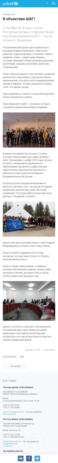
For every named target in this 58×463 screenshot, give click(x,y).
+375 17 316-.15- (10, 435)
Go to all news (16, 366)
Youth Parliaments (9, 356)
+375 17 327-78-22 (11, 405)
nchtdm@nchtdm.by (12, 441)
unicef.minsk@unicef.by (13, 412)
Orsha (22, 356)
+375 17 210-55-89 (11, 407)
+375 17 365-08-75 (11, 437)
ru (47, 3)
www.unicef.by (9, 414)
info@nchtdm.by (10, 444)
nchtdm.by (7, 446)
